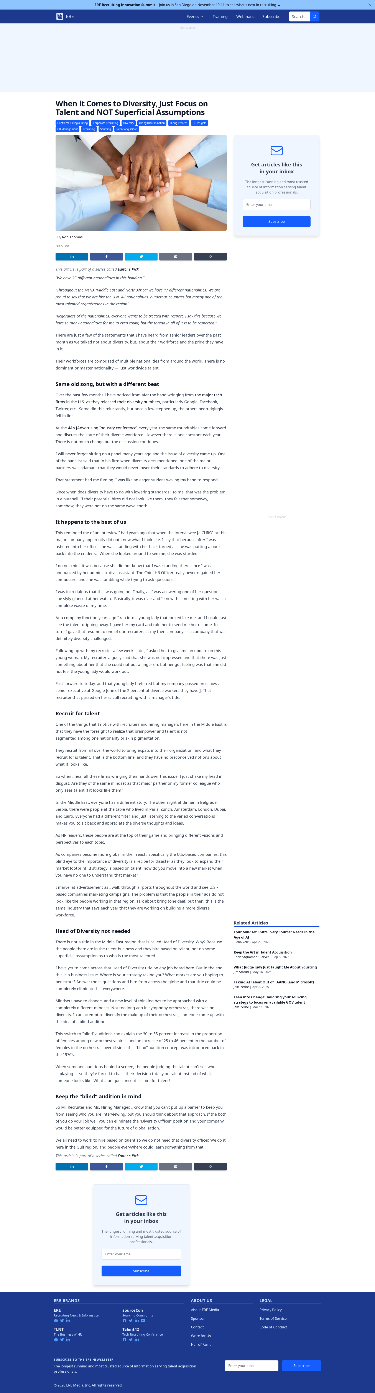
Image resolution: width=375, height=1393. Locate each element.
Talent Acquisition (126, 129)
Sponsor (198, 1318)
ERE (57, 1310)
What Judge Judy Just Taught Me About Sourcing (275, 967)
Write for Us (201, 1335)
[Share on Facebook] (106, 256)
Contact (197, 1327)
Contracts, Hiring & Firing (72, 123)
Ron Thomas (72, 237)
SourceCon (132, 1310)
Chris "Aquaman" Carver (251, 957)
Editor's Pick (128, 269)
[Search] (314, 16)
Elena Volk (241, 942)
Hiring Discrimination (152, 123)
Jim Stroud (241, 972)
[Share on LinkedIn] (72, 256)
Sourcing (105, 129)
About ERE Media (205, 1309)
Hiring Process (179, 123)
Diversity (128, 123)
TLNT (59, 1329)
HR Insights (199, 123)
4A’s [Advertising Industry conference (102, 427)
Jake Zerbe (241, 987)
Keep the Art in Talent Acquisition (263, 952)
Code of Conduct (273, 1327)
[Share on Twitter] (141, 256)
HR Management (67, 129)
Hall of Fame (201, 1344)
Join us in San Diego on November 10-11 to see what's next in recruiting (188, 4)
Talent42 (130, 1329)
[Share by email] (175, 256)
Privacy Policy (271, 1309)
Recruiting (89, 129)
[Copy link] (210, 256)
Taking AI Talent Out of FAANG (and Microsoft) (274, 982)
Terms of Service (273, 1318)
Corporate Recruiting (105, 123)
